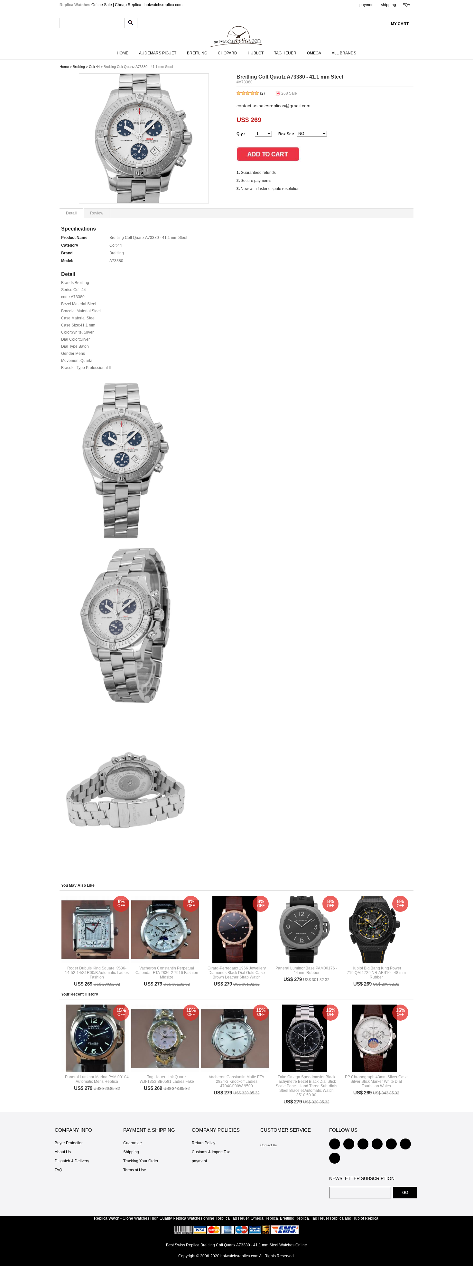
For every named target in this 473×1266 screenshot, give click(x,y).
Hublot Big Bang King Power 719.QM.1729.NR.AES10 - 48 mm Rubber (376, 972)
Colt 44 (94, 67)
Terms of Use (134, 1170)
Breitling (197, 53)
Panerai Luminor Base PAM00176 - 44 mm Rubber (306, 970)
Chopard (227, 53)
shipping (388, 5)
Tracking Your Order (140, 1161)
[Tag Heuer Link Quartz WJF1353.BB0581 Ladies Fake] (165, 1038)
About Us (63, 1152)
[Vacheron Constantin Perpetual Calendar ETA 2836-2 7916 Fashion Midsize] (165, 929)
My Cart (400, 24)
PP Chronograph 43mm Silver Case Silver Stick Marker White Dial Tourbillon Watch (376, 1081)
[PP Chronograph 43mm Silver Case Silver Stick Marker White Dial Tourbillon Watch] (374, 1038)
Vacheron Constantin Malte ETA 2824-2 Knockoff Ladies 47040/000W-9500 (236, 1081)
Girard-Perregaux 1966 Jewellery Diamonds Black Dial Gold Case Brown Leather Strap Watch (237, 972)
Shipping (131, 1152)
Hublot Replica (365, 1218)
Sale (289, 93)
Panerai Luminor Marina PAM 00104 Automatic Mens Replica (97, 1079)
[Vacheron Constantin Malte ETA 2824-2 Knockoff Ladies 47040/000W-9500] (235, 1038)
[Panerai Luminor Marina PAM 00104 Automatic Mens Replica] (95, 1038)
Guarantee (132, 1143)
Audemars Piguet (157, 53)
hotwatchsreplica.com (239, 1256)
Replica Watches (187, 1218)
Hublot (256, 53)
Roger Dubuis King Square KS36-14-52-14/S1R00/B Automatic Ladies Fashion (97, 972)
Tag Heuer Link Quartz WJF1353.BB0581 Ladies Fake (167, 1079)
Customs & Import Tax (211, 1152)
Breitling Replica (294, 1218)
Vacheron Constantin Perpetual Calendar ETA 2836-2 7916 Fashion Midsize (166, 972)
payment (367, 5)
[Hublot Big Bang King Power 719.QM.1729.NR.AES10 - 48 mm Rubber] (374, 929)
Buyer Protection (69, 1143)
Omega (314, 53)
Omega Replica (264, 1218)
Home (122, 53)
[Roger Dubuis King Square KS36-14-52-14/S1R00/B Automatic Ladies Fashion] (95, 929)
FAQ (58, 1170)
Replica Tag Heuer (232, 1218)
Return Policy (203, 1143)
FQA (406, 5)
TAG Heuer (285, 53)
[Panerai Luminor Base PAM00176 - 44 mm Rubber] (305, 929)
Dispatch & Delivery (72, 1161)
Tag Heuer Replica (327, 1218)
